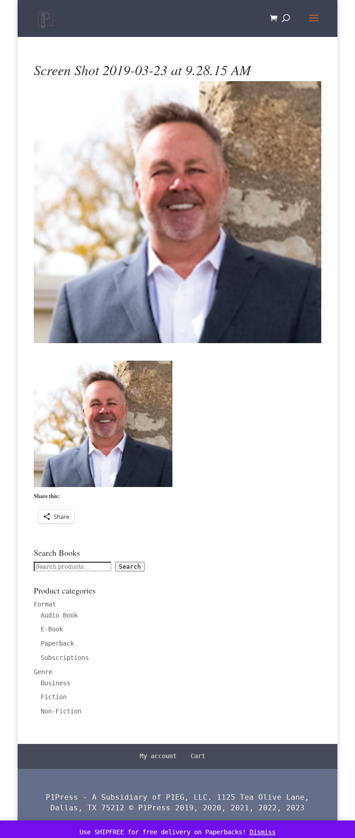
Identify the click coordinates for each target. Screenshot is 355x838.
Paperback (57, 643)
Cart (197, 756)
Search (130, 566)
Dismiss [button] (262, 832)
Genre (43, 672)
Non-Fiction (61, 711)
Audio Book (59, 615)
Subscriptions (65, 657)
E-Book (52, 629)
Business (55, 683)
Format (45, 604)
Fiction (54, 697)
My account (158, 756)
